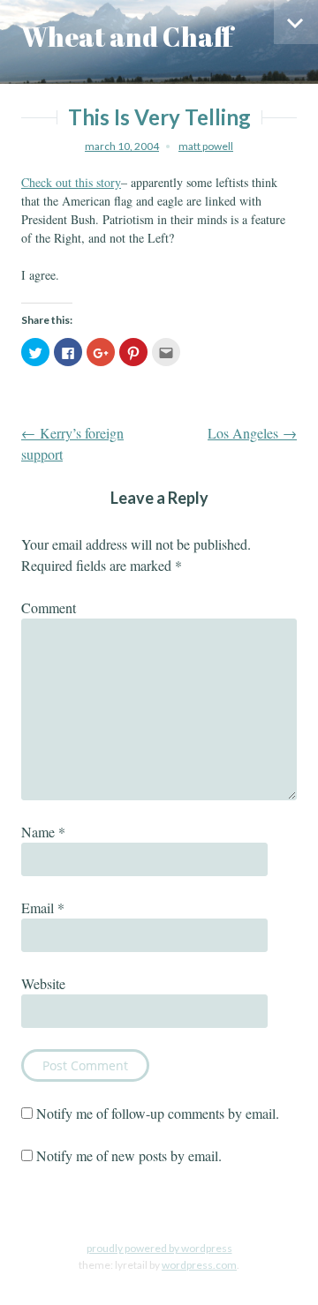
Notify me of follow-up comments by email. (157, 1113)
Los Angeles (252, 433)
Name (43, 831)
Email (42, 907)
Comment (48, 607)
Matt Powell (205, 146)
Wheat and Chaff (127, 37)
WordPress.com (199, 1264)
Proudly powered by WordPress (159, 1248)
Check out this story (71, 182)
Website (43, 983)
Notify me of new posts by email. (129, 1155)
